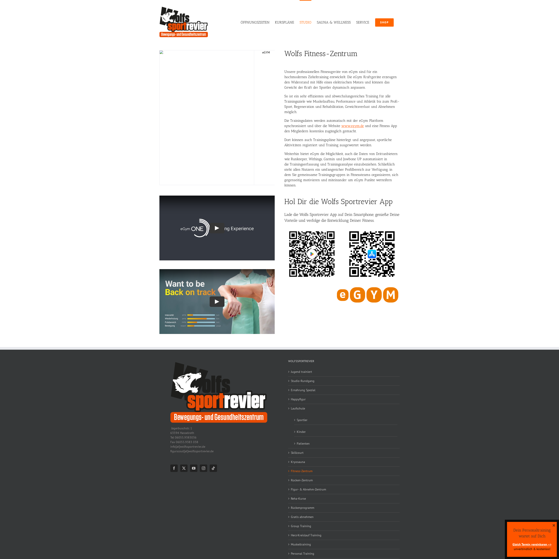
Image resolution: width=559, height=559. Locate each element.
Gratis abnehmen (302, 517)
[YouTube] (193, 468)
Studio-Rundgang (302, 381)
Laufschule (298, 408)
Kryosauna (298, 462)
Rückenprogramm (302, 508)
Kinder (301, 432)
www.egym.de (352, 126)
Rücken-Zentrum (302, 480)
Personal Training (302, 554)
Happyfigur (298, 399)
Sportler (302, 420)
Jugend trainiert (301, 372)
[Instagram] (203, 468)
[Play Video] (217, 228)
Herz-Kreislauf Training (306, 535)
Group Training (301, 526)
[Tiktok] (213, 468)
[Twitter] (184, 468)
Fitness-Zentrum (301, 471)
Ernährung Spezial (303, 390)
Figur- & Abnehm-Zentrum (308, 489)
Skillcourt (297, 453)
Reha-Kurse (298, 499)
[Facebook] (174, 468)
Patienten (303, 443)
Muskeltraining (301, 544)
